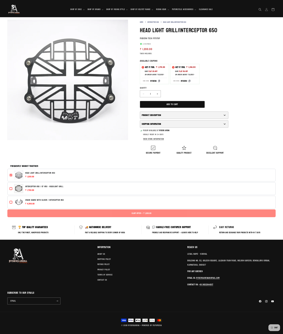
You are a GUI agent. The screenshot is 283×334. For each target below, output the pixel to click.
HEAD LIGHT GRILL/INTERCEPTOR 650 (40, 173)
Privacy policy (103, 269)
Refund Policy (103, 264)
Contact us (102, 280)
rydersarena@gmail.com (208, 278)
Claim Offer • (141, 213)
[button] (77, 9)
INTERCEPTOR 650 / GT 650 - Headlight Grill (44, 186)
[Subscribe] (57, 301)
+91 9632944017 (206, 284)
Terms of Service (105, 275)
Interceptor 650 (153, 22)
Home (141, 22)
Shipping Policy (104, 259)
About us (101, 254)
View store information (153, 139)
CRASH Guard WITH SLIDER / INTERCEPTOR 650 (44, 200)
